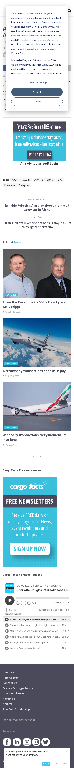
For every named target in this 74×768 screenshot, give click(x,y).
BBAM (50, 179)
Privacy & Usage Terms (18, 688)
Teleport (24, 185)
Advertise (9, 698)
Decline (37, 101)
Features (11, 294)
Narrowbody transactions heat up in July (34, 371)
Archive (7, 704)
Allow (46, 763)
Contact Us (10, 683)
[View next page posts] (40, 456)
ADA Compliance (13, 693)
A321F (26, 179)
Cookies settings (37, 82)
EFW (60, 179)
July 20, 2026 (10, 445)
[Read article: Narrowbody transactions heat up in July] (37, 342)
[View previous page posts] (33, 456)
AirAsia (38, 179)
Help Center (10, 677)
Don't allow (61, 763)
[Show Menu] (4, 10)
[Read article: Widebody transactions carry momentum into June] (37, 406)
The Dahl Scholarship (16, 709)
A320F (15, 179)
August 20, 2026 (12, 312)
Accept (37, 91)
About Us (9, 672)
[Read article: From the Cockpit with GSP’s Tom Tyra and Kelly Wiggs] (37, 273)
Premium (9, 185)
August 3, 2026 (11, 376)
